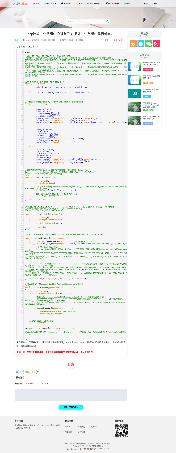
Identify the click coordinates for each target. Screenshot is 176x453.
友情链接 (81, 432)
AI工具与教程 (113, 3)
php (27, 40)
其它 (80, 3)
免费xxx (94, 427)
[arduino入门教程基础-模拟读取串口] (134, 93)
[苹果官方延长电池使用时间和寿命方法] (134, 120)
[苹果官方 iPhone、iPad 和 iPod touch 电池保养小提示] (134, 107)
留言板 (67, 427)
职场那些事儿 (95, 3)
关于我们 (81, 427)
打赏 (71, 364)
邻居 (128, 3)
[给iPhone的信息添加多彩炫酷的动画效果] (134, 66)
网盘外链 (68, 432)
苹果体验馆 (148, 69)
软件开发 (51, 3)
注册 (155, 3)
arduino (147, 96)
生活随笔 (67, 3)
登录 (146, 3)
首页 (37, 3)
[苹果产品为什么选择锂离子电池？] (134, 80)
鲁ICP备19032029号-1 (74, 449)
